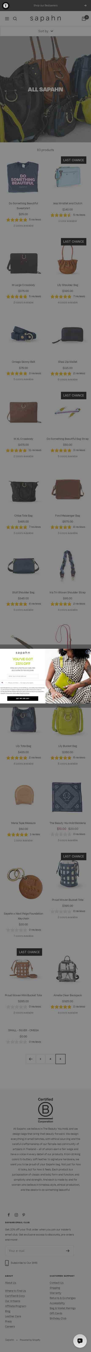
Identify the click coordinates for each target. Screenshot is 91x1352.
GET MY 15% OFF (22, 698)
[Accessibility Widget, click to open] (5, 5)
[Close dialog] (88, 652)
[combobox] (4, 682)
